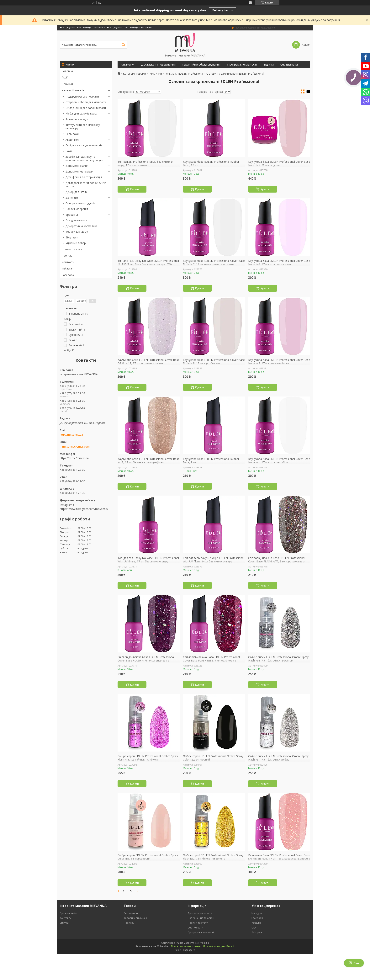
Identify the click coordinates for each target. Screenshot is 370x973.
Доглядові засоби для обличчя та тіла (86, 184)
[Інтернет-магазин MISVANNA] (185, 42)
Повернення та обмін (201, 918)
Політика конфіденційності (218, 946)
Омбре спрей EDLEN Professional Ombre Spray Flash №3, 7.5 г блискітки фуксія (148, 757)
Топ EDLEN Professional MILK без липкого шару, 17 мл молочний (145, 163)
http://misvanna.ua (71, 434)
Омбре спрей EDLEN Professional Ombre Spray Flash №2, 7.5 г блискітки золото (213, 856)
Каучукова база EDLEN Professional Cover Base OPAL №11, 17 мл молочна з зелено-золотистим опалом (148, 363)
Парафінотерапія (77, 209)
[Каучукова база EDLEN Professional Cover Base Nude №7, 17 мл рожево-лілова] (279, 326)
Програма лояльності (242, 64)
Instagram (68, 268)
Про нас (67, 255)
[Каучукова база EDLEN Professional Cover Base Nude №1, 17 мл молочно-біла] (279, 425)
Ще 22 (70, 350)
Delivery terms (222, 10)
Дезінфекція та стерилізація (84, 177)
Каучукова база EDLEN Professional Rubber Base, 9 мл (211, 460)
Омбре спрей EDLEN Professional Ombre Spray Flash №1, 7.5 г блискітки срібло (278, 757)
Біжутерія (72, 237)
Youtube (256, 922)
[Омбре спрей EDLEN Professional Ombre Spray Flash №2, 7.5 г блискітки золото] (214, 822)
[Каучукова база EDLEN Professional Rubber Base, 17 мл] (214, 128)
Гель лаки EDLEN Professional (184, 73)
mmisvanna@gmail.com (75, 446)
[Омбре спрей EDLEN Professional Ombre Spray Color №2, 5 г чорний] (214, 723)
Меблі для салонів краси (82, 113)
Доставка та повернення (158, 64)
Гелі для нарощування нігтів (84, 145)
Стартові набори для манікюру (86, 102)
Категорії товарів (73, 90)
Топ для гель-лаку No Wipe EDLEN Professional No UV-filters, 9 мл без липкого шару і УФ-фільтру (148, 264)
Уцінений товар (76, 243)
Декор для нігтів (76, 192)
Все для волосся (76, 220)
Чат (356, 963)
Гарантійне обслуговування (201, 64)
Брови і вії (72, 214)
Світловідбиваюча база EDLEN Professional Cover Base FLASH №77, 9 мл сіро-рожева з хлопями (276, 561)
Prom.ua (204, 942)
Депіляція (72, 197)
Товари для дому (77, 231)
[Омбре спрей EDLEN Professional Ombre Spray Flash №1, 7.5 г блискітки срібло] (279, 723)
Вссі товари (131, 913)
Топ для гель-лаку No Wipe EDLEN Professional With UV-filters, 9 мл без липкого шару (213, 559)
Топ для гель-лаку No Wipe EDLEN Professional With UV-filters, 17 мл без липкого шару (148, 559)
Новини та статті (73, 249)
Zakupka (256, 932)
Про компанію (68, 913)
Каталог (125, 64)
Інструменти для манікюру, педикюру (83, 126)
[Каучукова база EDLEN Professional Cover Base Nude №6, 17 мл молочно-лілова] (279, 227)
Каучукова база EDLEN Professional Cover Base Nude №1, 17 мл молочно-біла (279, 460)
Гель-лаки (72, 134)
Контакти (68, 262)
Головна (67, 71)
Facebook (68, 275)
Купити (134, 189)
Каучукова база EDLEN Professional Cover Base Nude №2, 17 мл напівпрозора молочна (214, 262)
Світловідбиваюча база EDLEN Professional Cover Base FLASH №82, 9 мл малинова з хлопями (211, 660)
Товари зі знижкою (135, 918)
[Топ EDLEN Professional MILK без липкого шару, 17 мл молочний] (149, 128)
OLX (253, 927)
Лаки (69, 151)
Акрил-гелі (72, 139)
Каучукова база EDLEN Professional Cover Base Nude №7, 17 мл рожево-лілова (279, 361)
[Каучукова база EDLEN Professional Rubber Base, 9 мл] (214, 425)
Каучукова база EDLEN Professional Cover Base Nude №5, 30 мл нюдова (279, 163)
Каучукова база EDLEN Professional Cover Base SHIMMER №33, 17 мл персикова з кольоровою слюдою (279, 858)
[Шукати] (123, 45)
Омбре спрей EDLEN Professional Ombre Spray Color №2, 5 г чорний (213, 757)
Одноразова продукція (80, 203)
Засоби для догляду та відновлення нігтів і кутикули (84, 158)
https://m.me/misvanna (74, 458)
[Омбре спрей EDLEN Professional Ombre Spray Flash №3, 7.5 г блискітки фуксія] (149, 723)
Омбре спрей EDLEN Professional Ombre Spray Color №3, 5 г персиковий (148, 856)
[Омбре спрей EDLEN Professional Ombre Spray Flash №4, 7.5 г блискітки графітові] (279, 623)
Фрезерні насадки (77, 119)
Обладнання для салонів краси (86, 108)
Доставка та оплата (200, 913)
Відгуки (268, 64)
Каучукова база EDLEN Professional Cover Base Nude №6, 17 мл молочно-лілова (279, 262)
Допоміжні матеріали (79, 171)
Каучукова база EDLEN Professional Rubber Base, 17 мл (211, 163)
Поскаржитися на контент (186, 946)
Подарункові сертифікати (82, 96)
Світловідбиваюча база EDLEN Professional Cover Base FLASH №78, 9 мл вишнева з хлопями (146, 660)
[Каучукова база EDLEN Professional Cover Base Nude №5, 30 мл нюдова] (279, 128)
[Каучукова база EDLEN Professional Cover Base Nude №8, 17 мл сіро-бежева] (214, 326)
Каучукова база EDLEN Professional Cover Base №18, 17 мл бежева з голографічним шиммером (148, 462)
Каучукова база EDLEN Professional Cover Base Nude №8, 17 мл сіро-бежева (214, 361)
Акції (65, 77)
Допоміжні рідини (77, 165)
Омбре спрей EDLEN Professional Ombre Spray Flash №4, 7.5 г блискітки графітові (278, 658)
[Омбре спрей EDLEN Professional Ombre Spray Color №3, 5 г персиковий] (149, 822)
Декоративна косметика (82, 226)
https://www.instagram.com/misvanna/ (84, 509)
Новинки (67, 84)
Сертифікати (289, 64)
